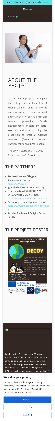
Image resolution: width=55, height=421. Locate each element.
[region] (27, 397)
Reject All (27, 414)
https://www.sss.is (16, 183)
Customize (27, 407)
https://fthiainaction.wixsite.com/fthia (27, 198)
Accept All (27, 399)
